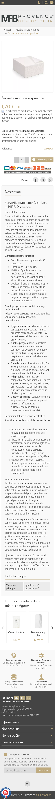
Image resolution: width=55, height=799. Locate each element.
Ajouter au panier (45, 159)
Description (13, 192)
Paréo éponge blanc (38, 634)
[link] (35, 179)
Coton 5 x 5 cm (16, 632)
